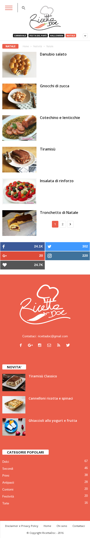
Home (26, 46)
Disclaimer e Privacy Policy (21, 526)
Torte (5, 503)
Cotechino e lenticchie (60, 117)
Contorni (7, 489)
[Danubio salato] (19, 65)
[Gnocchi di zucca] (19, 96)
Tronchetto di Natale (59, 212)
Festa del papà (38, 35)
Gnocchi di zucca (54, 85)
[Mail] (50, 345)
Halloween (56, 35)
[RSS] (59, 345)
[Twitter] (68, 345)
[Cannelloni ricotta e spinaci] (13, 404)
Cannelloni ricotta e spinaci (51, 398)
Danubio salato (53, 54)
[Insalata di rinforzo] (19, 191)
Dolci (5, 461)
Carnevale (20, 35)
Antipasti (8, 482)
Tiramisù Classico (43, 376)
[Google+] (31, 345)
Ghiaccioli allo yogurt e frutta (53, 420)
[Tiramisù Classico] (13, 382)
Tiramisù (47, 149)
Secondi (7, 468)
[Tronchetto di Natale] (19, 223)
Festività (8, 496)
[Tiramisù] (19, 159)
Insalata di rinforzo (57, 180)
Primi (5, 475)
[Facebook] (22, 345)
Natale (71, 35)
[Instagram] (40, 345)
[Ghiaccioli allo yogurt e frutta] (13, 427)
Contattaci (78, 526)
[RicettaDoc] (45, 18)
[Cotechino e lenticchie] (19, 128)
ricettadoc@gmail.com (53, 336)
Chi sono (62, 526)
